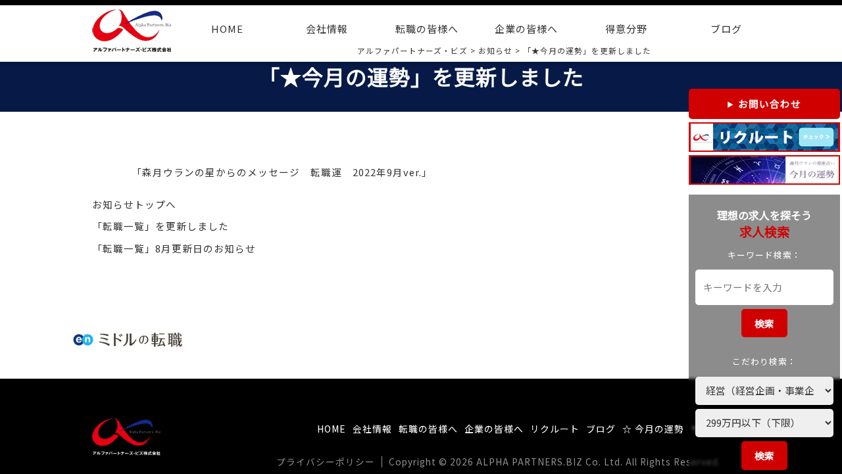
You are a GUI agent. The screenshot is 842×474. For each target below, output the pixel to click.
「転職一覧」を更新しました (160, 226)
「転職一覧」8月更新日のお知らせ (174, 248)
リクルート (555, 428)
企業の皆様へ (526, 29)
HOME (227, 29)
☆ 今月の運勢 (653, 428)
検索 (764, 323)
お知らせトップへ (134, 204)
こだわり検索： (764, 361)
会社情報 (327, 29)
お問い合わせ (769, 103)
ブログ (726, 29)
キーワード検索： (764, 255)
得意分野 (626, 29)
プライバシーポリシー (325, 461)
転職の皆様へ (426, 29)
